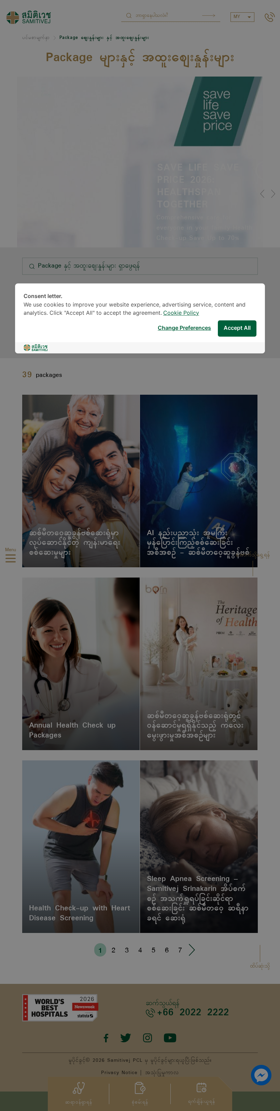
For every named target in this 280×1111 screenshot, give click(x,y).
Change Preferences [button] (184, 328)
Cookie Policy (181, 313)
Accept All (237, 328)
